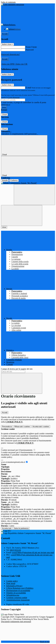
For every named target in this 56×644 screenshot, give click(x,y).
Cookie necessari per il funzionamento (17, 450)
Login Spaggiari (14, 97)
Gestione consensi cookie (16, 597)
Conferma (14, 180)
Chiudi (4, 115)
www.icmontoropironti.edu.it (13, 462)
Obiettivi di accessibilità (16, 593)
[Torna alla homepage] (28, 183)
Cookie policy (12, 581)
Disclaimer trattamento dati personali (16, 621)
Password (30, 50)
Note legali (10, 583)
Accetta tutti (41, 427)
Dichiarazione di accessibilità (18, 590)
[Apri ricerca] (34, 194)
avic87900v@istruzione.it (33, 552)
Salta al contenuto (8, 2)
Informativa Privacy (14, 586)
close (4, 227)
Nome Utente (31, 47)
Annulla (5, 180)
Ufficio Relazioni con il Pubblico (19, 588)
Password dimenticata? (10, 54)
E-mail (28, 87)
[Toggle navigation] (21, 215)
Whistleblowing (12, 595)
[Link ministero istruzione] (12, 4)
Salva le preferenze (21, 528)
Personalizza (7, 427)
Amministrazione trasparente (18, 600)
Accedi (4, 34)
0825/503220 (15, 550)
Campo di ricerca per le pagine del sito (17, 369)
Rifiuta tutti (22, 427)
